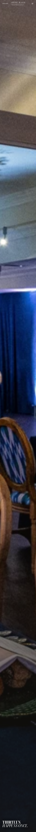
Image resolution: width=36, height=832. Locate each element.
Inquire (5, 3)
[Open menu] (32, 3)
